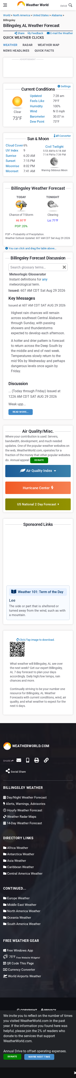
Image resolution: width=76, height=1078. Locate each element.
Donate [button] (39, 460)
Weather (10, 45)
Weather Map (49, 45)
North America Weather (23, 911)
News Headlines (16, 50)
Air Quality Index (39, 471)
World (6, 15)
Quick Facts (44, 50)
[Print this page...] (37, 760)
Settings (65, 86)
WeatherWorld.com (30, 746)
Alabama (57, 15)
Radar (28, 45)
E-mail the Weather (61, 33)
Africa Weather (17, 848)
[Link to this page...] (46, 760)
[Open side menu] (5, 5)
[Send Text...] (27, 760)
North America (21, 15)
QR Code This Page (20, 963)
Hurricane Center (37, 488)
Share (20, 33)
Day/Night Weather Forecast (26, 797)
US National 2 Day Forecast (37, 504)
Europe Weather (18, 898)
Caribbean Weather (20, 867)
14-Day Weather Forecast (24, 823)
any (45, 279)
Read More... (20, 412)
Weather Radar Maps (21, 817)
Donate (12, 1056)
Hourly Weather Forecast (24, 810)
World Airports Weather (24, 976)
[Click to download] (17, 649)
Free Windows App (19, 950)
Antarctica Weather (20, 854)
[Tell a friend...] (19, 760)
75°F (24, 957)
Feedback (37, 33)
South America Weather (23, 924)
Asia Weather (16, 861)
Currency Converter (21, 970)
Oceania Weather (18, 918)
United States (41, 15)
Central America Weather (24, 873)
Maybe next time (39, 1056)
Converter (65, 135)
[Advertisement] (38, 67)
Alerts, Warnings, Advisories (25, 804)
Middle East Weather (21, 905)
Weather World (37, 5)
